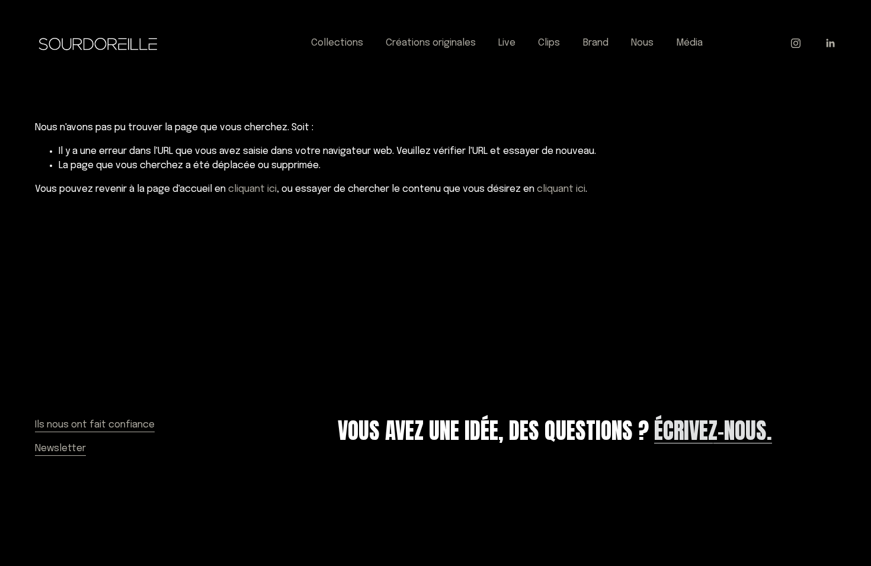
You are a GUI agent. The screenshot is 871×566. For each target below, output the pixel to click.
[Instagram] (796, 43)
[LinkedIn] (830, 43)
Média (689, 43)
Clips (549, 43)
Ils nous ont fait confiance (95, 425)
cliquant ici (252, 189)
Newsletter (60, 448)
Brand (596, 43)
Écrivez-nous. (713, 430)
